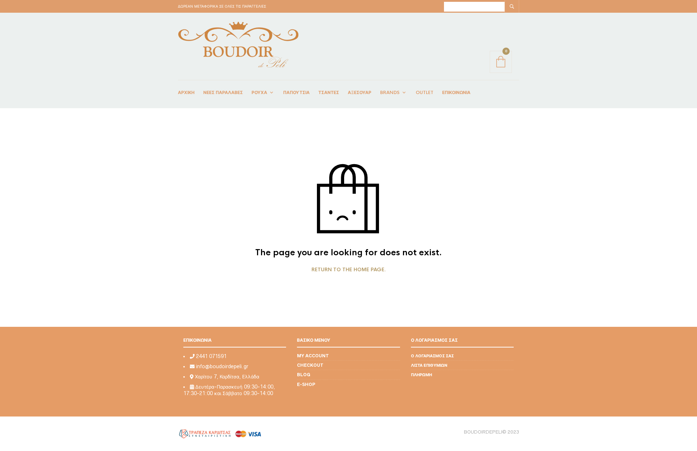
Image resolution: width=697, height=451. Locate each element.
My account (313, 355)
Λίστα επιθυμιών (429, 365)
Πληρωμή (421, 374)
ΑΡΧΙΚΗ (186, 93)
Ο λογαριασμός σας (432, 355)
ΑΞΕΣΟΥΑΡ (359, 93)
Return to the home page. (348, 270)
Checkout (310, 365)
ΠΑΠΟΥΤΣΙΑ (296, 93)
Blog (303, 374)
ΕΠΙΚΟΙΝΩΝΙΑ (456, 93)
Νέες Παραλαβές (223, 93)
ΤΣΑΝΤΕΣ (328, 93)
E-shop (306, 384)
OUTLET (424, 93)
